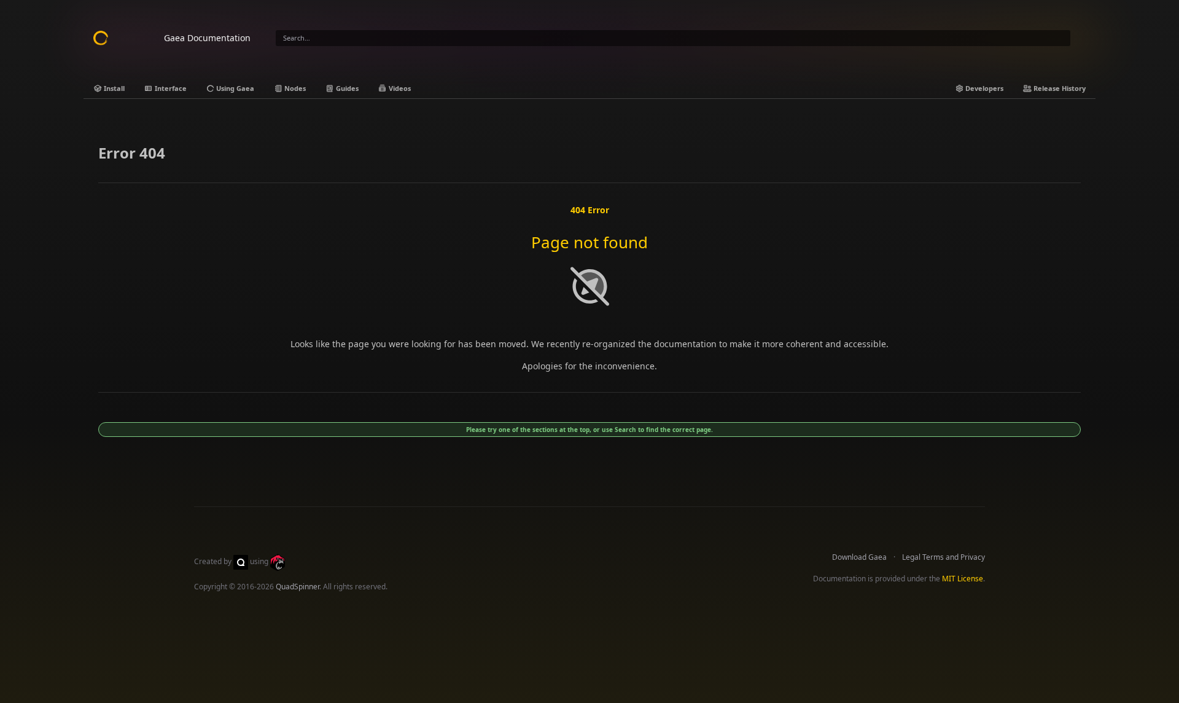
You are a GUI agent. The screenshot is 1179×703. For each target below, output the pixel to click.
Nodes (294, 88)
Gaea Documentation (207, 38)
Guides (346, 88)
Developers (983, 88)
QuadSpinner (297, 586)
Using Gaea (234, 88)
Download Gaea (859, 557)
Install (113, 88)
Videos (399, 88)
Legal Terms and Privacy (943, 557)
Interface (170, 88)
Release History (1059, 88)
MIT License (962, 578)
